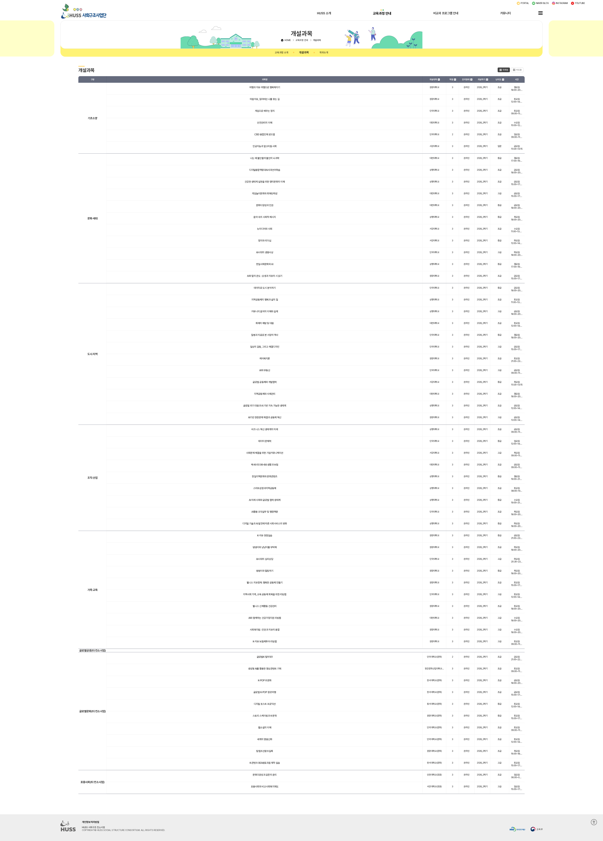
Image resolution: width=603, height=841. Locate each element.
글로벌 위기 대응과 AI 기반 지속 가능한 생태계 (264, 405)
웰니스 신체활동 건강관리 (265, 606)
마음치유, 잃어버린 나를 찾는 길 (265, 99)
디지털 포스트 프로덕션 (265, 704)
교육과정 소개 (281, 52)
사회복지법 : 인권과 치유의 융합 (265, 629)
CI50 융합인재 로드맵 (264, 134)
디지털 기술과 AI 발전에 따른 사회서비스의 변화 (264, 523)
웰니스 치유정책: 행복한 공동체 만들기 (264, 582)
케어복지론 (264, 358)
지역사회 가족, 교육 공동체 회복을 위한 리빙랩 (264, 594)
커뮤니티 (505, 13)
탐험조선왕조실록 (264, 751)
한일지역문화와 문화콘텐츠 (264, 476)
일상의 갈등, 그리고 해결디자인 (264, 346)
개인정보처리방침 (90, 822)
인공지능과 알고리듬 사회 (265, 146)
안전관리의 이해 (264, 122)
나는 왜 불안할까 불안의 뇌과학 (264, 158)
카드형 (519, 70)
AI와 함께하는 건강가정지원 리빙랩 (264, 617)
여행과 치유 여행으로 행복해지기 (264, 87)
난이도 (498, 79)
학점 (451, 79)
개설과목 (304, 52)
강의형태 (466, 79)
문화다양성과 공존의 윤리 (265, 774)
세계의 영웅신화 (264, 739)
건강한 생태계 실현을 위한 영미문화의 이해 (265, 181)
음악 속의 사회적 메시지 (264, 217)
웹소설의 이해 (264, 727)
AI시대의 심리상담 (264, 559)
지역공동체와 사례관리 (264, 393)
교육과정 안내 (382, 13)
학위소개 (324, 52)
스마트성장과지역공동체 (264, 488)
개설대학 (433, 79)
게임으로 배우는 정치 (265, 110)
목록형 (505, 70)
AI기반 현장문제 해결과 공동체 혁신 (264, 417)
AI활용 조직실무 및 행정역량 (264, 511)
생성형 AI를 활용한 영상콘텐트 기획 (264, 668)
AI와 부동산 (264, 370)
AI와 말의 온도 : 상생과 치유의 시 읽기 (264, 275)
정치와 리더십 (264, 240)
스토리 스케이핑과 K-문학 (265, 715)
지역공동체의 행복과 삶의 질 (264, 299)
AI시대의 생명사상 (264, 252)
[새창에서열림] (517, 829)
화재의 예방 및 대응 (265, 323)
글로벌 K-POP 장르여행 (264, 692)
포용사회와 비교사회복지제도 (265, 786)
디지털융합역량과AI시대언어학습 (264, 169)
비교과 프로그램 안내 (445, 13)
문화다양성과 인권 (264, 205)
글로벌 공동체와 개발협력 (265, 382)
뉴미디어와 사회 (264, 228)
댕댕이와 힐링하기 (264, 570)
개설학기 (481, 79)
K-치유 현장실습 (264, 535)
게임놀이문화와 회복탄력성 (264, 193)
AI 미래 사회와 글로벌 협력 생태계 (264, 500)
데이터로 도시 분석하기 (265, 287)
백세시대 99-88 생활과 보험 (264, 464)
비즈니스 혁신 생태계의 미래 (264, 429)
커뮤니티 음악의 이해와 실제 (264, 311)
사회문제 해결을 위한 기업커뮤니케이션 (264, 452)
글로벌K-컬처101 (265, 656)
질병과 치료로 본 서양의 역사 (264, 335)
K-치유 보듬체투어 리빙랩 (265, 641)
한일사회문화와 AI (264, 264)
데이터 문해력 (264, 441)
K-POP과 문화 (264, 680)
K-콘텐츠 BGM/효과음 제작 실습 (265, 762)
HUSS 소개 (324, 13)
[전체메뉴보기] (540, 13)
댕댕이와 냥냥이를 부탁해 (265, 547)
